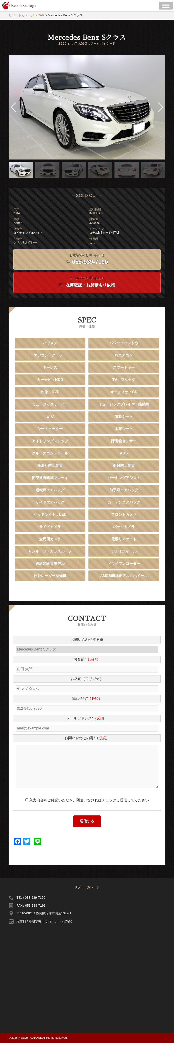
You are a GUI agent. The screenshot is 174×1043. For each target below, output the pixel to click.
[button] (160, 107)
